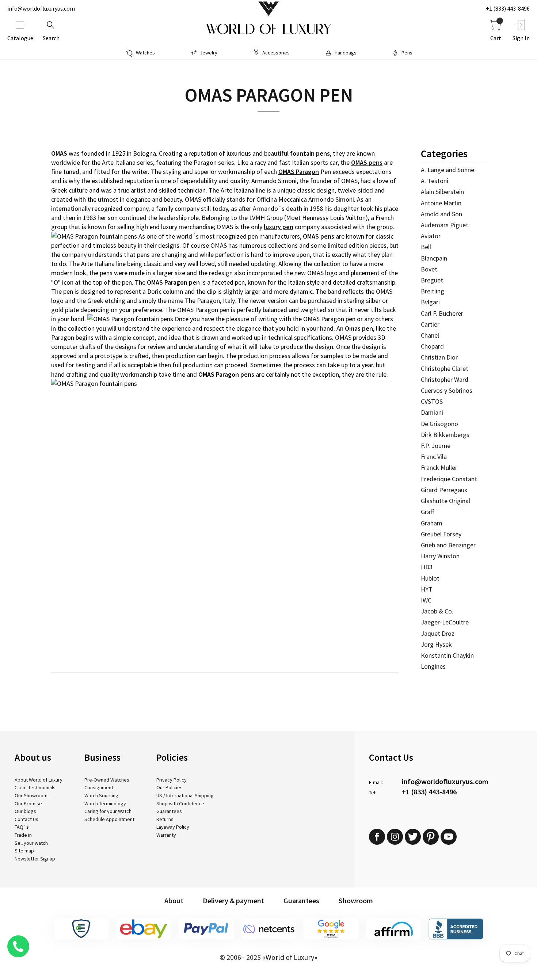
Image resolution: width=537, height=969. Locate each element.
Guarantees (169, 811)
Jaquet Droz (437, 633)
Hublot (430, 578)
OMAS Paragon (298, 171)
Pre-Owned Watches (106, 779)
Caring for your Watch (108, 811)
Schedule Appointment (109, 819)
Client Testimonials (35, 787)
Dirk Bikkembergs (445, 434)
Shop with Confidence (180, 803)
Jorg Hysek (436, 644)
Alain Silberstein (442, 191)
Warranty (166, 835)
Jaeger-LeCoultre (445, 622)
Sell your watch (31, 843)
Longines (433, 666)
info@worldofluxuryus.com (41, 8)
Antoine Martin (441, 203)
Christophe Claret (444, 368)
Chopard (432, 346)
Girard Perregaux (444, 490)
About (173, 900)
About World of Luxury (38, 779)
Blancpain (434, 258)
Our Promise (28, 803)
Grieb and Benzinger (448, 545)
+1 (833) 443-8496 (508, 8)
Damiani (432, 412)
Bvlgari (430, 302)
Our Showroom (31, 795)
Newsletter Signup (35, 858)
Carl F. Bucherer (442, 313)
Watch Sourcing (101, 795)
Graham (431, 523)
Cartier (430, 324)
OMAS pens (366, 162)
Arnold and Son (441, 214)
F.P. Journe (435, 445)
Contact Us (26, 819)
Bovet (429, 269)
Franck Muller (439, 467)
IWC (426, 600)
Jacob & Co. (437, 611)
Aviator (431, 236)
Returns (165, 819)
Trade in (23, 835)
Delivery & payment (233, 900)
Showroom (356, 900)
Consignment (98, 787)
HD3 (427, 567)
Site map (24, 850)
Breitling (432, 291)
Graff (427, 512)
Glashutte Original (445, 501)
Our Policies (169, 787)
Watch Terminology (105, 803)
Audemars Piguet (444, 225)
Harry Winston (440, 556)
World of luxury (268, 29)
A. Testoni (434, 180)
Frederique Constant (449, 479)
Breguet (432, 280)
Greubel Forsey (441, 534)
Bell (426, 247)
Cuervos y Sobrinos (446, 390)
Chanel (430, 335)
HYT (427, 589)
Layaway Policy (172, 827)
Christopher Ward (444, 379)
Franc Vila (434, 456)
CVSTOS (432, 401)
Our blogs (25, 811)
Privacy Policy (171, 779)
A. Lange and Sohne (447, 170)
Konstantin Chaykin (447, 655)
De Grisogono (439, 423)
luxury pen (278, 227)
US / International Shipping (185, 795)
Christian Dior (439, 357)
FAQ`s (22, 827)
